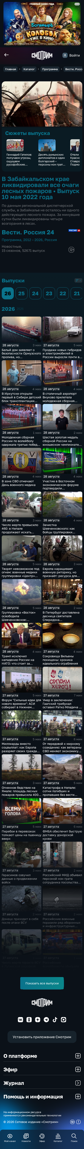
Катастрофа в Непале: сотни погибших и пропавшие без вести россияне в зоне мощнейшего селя (59, 795)
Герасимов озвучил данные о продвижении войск (19, 878)
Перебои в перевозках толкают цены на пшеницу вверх (21, 834)
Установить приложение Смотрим (42, 1037)
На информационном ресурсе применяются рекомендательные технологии (32, 1114)
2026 (20, 309)
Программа (50, 69)
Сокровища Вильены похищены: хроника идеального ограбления (60, 659)
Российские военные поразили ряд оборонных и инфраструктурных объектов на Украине (62, 924)
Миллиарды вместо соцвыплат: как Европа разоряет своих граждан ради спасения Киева (20, 749)
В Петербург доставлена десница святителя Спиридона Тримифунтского (61, 618)
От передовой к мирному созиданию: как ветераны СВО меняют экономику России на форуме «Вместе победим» (62, 751)
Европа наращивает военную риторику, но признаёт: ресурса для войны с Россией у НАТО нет (61, 576)
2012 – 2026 (33, 240)
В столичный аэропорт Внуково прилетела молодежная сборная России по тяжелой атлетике (60, 401)
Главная (10, 69)
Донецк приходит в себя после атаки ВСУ (20, 920)
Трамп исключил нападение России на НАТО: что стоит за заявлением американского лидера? (20, 663)
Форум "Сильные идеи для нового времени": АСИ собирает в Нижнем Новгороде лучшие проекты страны (21, 707)
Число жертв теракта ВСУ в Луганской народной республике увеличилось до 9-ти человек (21, 968)
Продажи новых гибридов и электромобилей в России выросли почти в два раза (62, 355)
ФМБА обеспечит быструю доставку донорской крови (62, 834)
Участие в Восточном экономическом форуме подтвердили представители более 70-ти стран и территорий (61, 488)
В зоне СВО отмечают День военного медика (19, 483)
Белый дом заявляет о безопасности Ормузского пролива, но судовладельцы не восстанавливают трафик (21, 357)
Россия (51, 240)
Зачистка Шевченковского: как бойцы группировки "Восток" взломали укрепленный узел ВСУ (60, 532)
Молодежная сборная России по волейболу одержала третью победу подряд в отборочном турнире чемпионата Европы (20, 446)
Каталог (29, 69)
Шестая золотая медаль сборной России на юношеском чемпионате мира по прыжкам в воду (61, 442)
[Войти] (65, 55)
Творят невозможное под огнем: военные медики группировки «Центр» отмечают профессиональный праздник (20, 578)
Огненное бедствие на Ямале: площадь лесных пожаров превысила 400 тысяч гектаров (20, 793)
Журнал (13, 1083)
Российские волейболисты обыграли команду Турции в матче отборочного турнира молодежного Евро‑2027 (61, 970)
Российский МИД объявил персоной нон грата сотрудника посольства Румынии (62, 880)
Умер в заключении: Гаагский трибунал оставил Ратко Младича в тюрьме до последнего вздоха (62, 707)
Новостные (11, 246)
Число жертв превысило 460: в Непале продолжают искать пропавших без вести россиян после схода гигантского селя (20, 534)
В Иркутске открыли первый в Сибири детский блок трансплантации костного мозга (21, 399)
